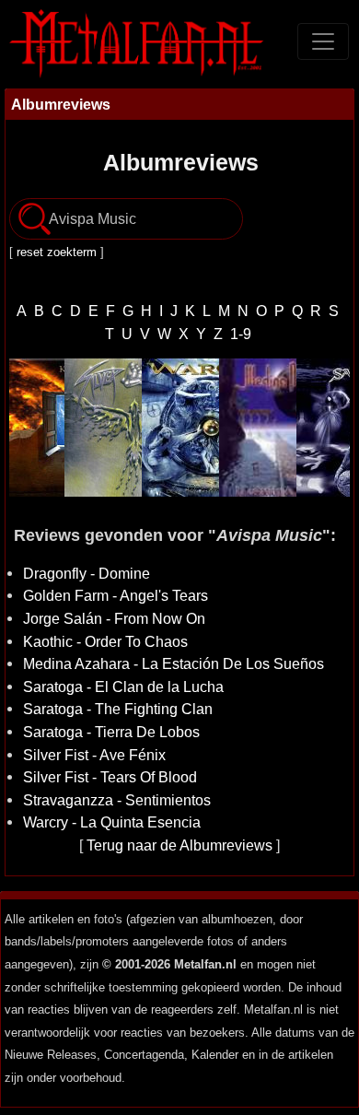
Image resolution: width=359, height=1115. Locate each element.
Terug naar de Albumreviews (179, 845)
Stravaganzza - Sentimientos (117, 800)
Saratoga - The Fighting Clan (118, 708)
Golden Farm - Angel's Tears (115, 595)
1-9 (240, 333)
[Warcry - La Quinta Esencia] (176, 427)
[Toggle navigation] (323, 41)
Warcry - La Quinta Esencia (112, 822)
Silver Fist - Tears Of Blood (110, 777)
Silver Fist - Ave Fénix (94, 754)
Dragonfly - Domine (86, 573)
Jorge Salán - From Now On (114, 618)
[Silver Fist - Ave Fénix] (99, 427)
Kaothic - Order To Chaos (105, 641)
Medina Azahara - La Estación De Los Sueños (173, 663)
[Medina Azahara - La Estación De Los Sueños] (254, 427)
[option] (99, 427)
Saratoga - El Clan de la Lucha (123, 686)
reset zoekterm (57, 252)
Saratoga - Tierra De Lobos (111, 731)
